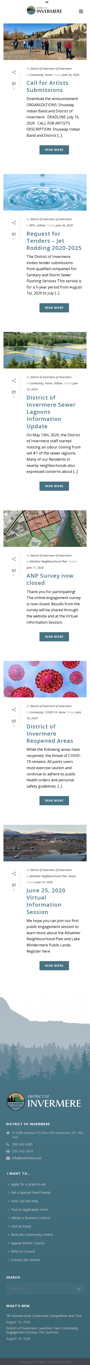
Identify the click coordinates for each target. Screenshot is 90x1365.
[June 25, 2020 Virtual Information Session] (45, 843)
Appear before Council (27, 1243)
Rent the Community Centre (32, 1234)
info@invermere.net (26, 1158)
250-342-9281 (22, 1144)
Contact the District (25, 1260)
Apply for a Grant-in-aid (28, 1184)
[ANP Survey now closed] (45, 528)
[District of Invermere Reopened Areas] (45, 679)
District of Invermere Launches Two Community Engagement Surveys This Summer (42, 1330)
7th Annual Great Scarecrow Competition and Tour (44, 1316)
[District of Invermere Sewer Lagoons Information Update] (45, 350)
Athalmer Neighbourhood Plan (48, 561)
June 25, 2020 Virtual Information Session (46, 901)
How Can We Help (24, 1201)
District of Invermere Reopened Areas (50, 733)
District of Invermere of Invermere (51, 69)
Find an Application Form (29, 1209)
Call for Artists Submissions (48, 86)
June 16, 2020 (44, 882)
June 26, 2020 (70, 75)
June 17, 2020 (35, 568)
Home (48, 75)
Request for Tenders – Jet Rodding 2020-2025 (54, 240)
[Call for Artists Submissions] (45, 41)
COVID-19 (51, 712)
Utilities (41, 225)
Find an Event (21, 1226)
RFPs (32, 225)
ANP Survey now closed (50, 579)
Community (37, 75)
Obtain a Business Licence (30, 1218)
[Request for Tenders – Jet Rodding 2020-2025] (45, 192)
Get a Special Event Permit (31, 1192)
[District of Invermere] (45, 10)
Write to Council (23, 1251)
